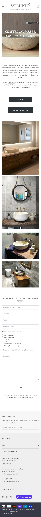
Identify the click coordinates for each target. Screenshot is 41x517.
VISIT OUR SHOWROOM (20, 110)
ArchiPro (6, 339)
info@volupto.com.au (13, 481)
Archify (6, 341)
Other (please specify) (11, 346)
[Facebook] (3, 497)
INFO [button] (3, 445)
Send (21, 388)
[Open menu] (5, 6)
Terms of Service (24, 397)
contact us (11, 82)
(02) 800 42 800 (11, 479)
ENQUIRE (20, 99)
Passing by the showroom (12, 344)
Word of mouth (9, 337)
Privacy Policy (11, 397)
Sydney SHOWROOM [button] (9, 451)
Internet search (9, 335)
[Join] (37, 427)
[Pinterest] (7, 497)
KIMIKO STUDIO (7, 513)
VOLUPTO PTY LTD (10, 509)
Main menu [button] (6, 439)
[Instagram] (11, 497)
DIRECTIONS (7, 464)
